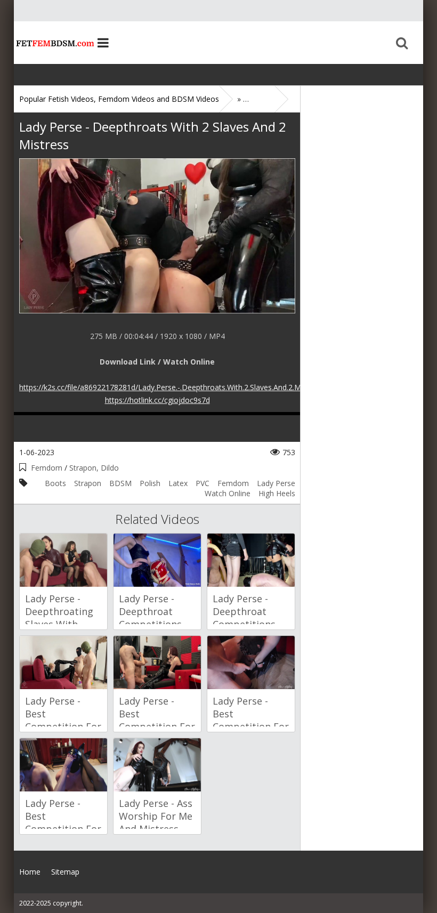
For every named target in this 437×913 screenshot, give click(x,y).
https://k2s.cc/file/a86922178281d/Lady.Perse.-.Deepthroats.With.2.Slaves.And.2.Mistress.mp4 (180, 387)
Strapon (87, 483)
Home (54, 42)
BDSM (120, 483)
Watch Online (227, 493)
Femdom (46, 468)
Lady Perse (276, 483)
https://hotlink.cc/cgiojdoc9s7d (157, 400)
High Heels (276, 493)
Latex (178, 483)
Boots (55, 483)
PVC (202, 483)
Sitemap (65, 872)
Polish (150, 483)
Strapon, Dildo (94, 468)
